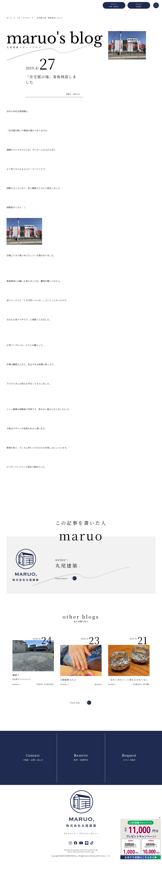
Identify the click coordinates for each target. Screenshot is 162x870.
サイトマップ (69, 833)
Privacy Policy (72, 852)
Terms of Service (85, 852)
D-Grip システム (105, 856)
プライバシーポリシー (88, 833)
